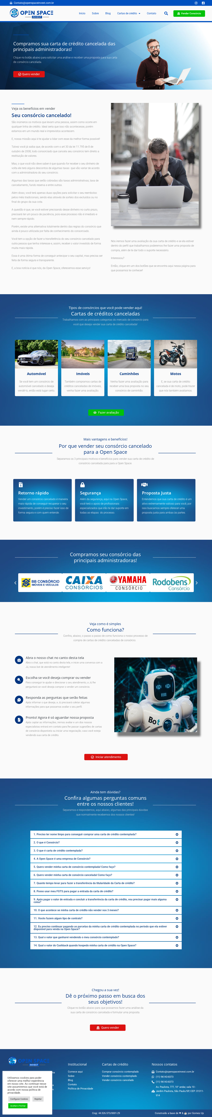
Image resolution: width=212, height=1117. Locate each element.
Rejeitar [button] (38, 1099)
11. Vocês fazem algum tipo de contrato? (58, 918)
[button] (166, 13)
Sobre (95, 13)
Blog (108, 13)
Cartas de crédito (127, 13)
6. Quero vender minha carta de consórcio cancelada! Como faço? (73, 875)
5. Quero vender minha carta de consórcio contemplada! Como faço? (74, 866)
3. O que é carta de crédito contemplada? (58, 850)
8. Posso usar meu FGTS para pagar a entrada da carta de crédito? (73, 891)
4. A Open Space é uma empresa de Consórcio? (62, 858)
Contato (151, 13)
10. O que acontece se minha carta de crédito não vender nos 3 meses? (76, 910)
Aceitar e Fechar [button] (18, 1106)
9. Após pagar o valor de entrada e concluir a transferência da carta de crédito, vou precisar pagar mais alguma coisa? (100, 901)
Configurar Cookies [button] (19, 1099)
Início (82, 13)
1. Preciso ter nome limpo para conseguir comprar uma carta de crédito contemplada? (85, 834)
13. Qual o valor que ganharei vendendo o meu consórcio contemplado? (76, 937)
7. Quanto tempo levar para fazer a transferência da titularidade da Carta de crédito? (84, 883)
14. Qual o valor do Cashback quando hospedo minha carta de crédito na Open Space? (85, 945)
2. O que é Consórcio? (47, 842)
